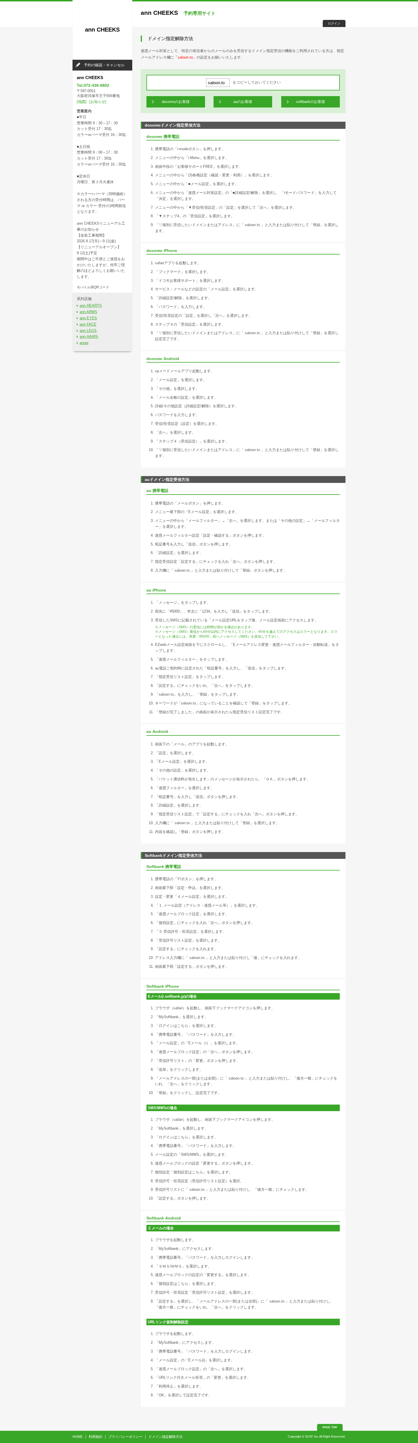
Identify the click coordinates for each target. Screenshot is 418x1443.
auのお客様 (242, 102)
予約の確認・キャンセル (104, 65)
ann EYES (88, 318)
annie (84, 343)
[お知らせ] (97, 102)
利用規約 (95, 1437)
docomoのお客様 (176, 102)
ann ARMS (88, 312)
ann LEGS (88, 330)
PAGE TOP (329, 1427)
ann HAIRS (89, 336)
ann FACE (88, 324)
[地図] (81, 102)
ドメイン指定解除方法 (165, 1437)
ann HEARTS (91, 305)
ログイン (334, 23)
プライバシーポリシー (125, 1437)
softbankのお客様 (310, 102)
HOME (78, 1437)
